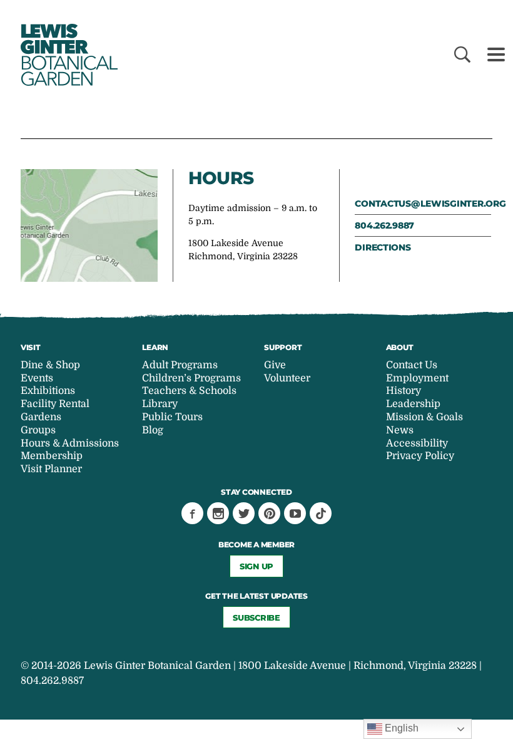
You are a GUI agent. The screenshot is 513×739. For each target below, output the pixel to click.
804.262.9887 (384, 225)
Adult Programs (180, 365)
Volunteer (287, 378)
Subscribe (256, 617)
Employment (417, 378)
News (400, 430)
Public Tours (172, 417)
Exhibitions (48, 390)
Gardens (41, 417)
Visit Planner (51, 469)
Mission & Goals (424, 417)
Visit (31, 347)
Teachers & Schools (189, 390)
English (400, 728)
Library (160, 404)
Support (283, 347)
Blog (152, 430)
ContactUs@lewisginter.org (423, 203)
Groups (38, 430)
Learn (155, 347)
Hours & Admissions (70, 443)
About (400, 347)
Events (37, 378)
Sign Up (256, 566)
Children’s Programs (191, 378)
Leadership (413, 404)
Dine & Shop (50, 365)
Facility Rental (55, 404)
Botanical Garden (67, 54)
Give (275, 365)
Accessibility (417, 443)
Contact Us (411, 365)
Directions (382, 247)
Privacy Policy (420, 456)
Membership (52, 456)
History (403, 390)
